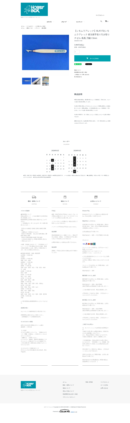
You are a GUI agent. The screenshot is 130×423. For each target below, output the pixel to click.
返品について (77, 70)
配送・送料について (68, 385)
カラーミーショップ (49, 407)
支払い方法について (68, 391)
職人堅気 (44, 28)
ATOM (91, 382)
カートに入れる (94, 58)
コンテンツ (79, 22)
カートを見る (104, 385)
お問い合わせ (104, 388)
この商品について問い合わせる (81, 74)
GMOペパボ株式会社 (71, 407)
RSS (87, 382)
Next (66, 52)
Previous (24, 52)
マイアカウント (100, 15)
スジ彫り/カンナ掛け (40, 26)
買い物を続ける (78, 76)
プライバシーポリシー (69, 397)
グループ (63, 22)
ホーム (22, 26)
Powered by (56, 411)
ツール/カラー (30, 26)
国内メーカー (30, 28)
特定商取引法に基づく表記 (80, 72)
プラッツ (37, 28)
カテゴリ (49, 22)
